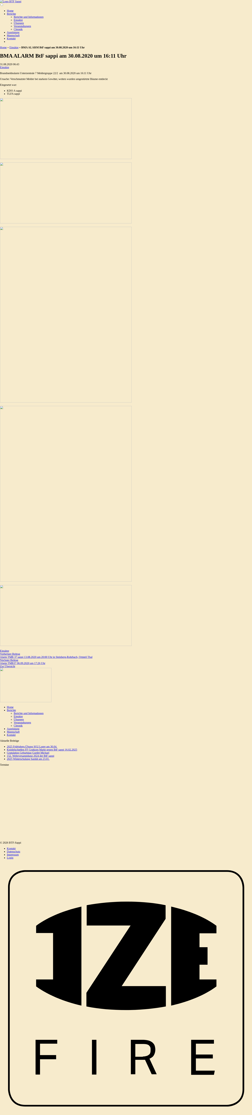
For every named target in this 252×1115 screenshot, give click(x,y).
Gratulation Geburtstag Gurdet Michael (28, 752)
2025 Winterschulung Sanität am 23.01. (28, 758)
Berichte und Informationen (29, 16)
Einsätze (18, 20)
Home (10, 10)
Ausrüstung (13, 32)
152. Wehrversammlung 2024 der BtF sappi (30, 755)
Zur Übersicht (7, 666)
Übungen (19, 23)
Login (10, 857)
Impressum (13, 854)
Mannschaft (13, 35)
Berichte (11, 13)
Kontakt (11, 38)
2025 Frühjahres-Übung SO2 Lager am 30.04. (32, 746)
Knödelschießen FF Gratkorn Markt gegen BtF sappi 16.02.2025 (42, 749)
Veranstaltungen (22, 26)
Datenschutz (13, 851)
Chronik (18, 29)
